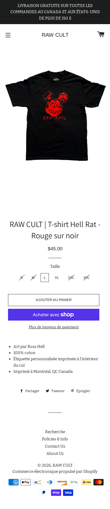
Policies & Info (55, 439)
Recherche (55, 431)
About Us (55, 453)
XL (57, 278)
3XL (86, 278)
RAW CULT (55, 35)
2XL (71, 278)
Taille (55, 266)
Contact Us (55, 446)
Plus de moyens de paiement (54, 327)
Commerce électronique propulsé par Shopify (55, 471)
